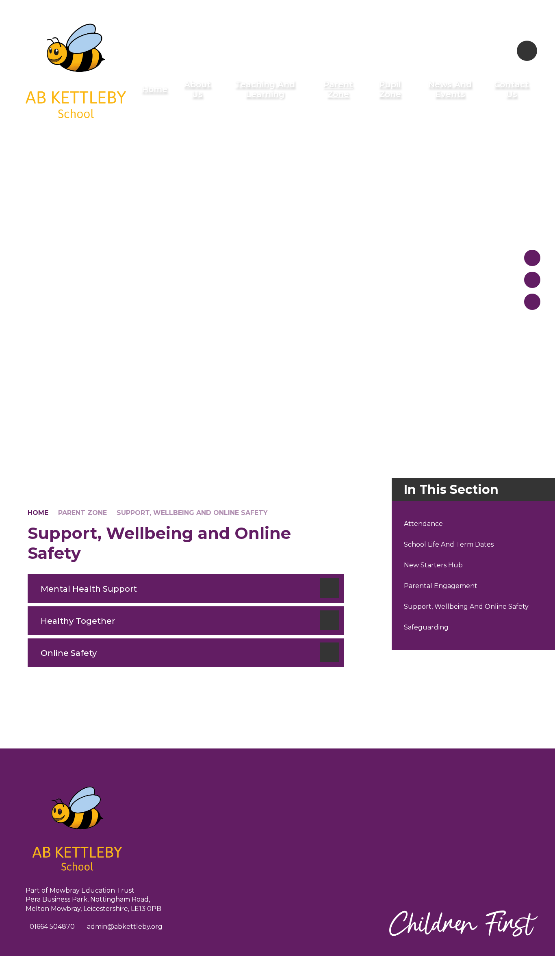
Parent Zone (82, 513)
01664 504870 (52, 926)
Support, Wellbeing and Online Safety (192, 513)
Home (38, 513)
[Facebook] (498, 51)
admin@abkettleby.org (125, 926)
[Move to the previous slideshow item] (532, 258)
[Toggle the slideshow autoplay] (532, 302)
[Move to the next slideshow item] (532, 280)
